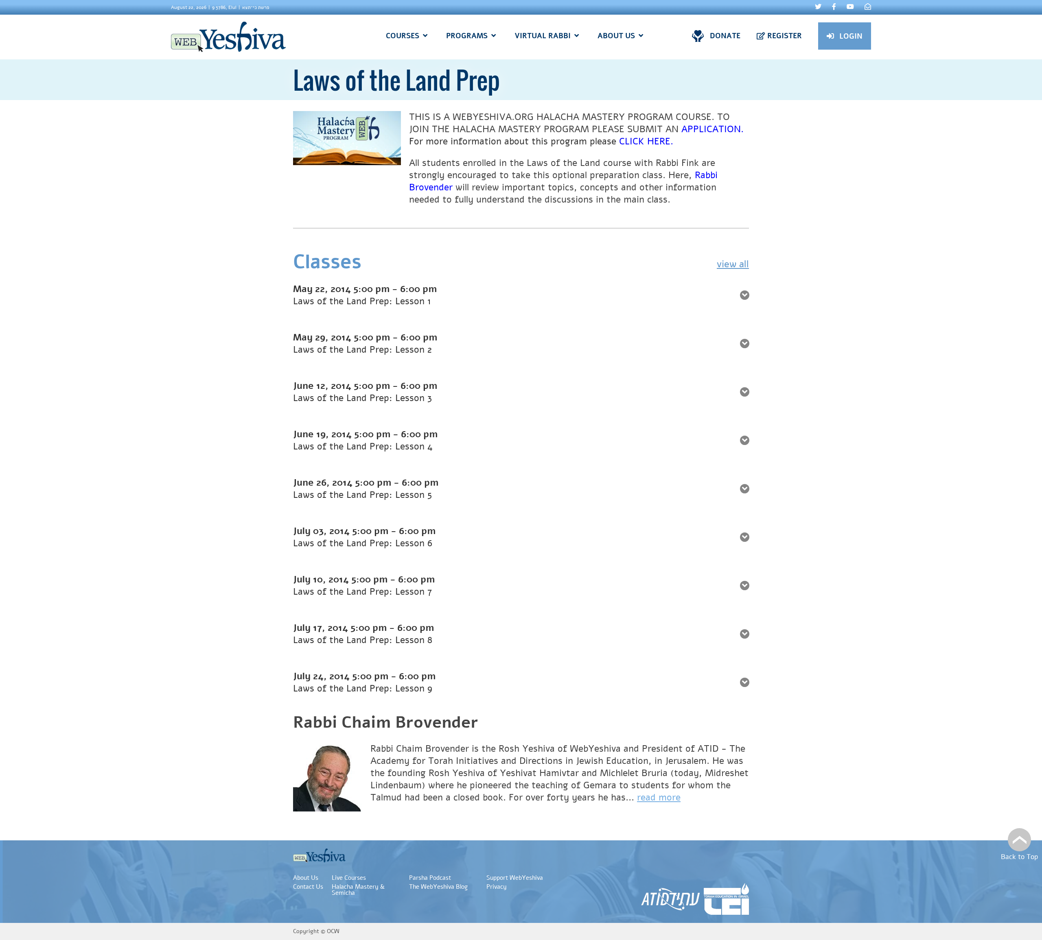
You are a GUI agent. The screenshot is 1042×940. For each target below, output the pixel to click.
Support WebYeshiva (514, 878)
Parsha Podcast (430, 878)
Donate (725, 36)
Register (784, 35)
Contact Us (308, 887)
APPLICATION (711, 129)
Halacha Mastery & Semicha (358, 890)
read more (659, 797)
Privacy (496, 887)
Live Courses (349, 878)
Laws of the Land (563, 163)
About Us (305, 878)
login (850, 36)
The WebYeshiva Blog (438, 887)
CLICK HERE (644, 141)
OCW (333, 931)
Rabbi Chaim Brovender (385, 722)
